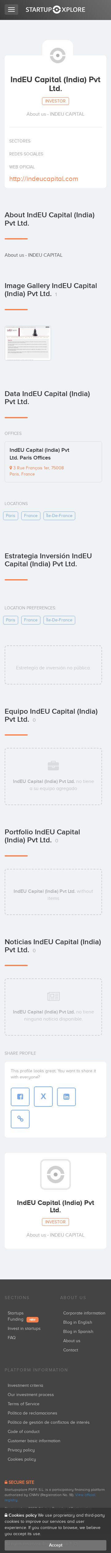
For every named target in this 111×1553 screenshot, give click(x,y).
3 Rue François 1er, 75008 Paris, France (37, 471)
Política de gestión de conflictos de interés (49, 1422)
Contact (70, 1350)
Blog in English (77, 1322)
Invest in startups (24, 1328)
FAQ (12, 1337)
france (31, 515)
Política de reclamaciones (32, 1413)
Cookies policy (22, 1459)
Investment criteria (25, 1385)
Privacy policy (21, 1450)
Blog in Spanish (78, 1331)
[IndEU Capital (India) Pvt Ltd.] (28, 343)
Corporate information (84, 1313)
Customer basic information (34, 1441)
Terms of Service (23, 1404)
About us (71, 1340)
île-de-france (59, 515)
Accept (55, 1545)
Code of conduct (23, 1431)
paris (10, 515)
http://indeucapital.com (43, 179)
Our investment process (31, 1394)
